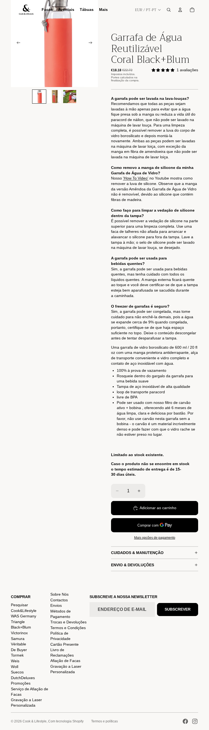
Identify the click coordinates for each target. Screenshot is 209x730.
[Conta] (180, 10)
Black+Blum (21, 627)
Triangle (18, 622)
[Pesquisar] (169, 10)
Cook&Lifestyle (23, 610)
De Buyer (19, 650)
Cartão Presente (64, 644)
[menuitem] (103, 10)
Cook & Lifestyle (35, 721)
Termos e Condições (68, 628)
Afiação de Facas (65, 660)
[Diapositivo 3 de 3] (69, 96)
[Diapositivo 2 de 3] (54, 96)
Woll (14, 666)
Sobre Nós (59, 594)
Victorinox (19, 633)
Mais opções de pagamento (154, 537)
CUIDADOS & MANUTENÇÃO (137, 552)
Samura (17, 638)
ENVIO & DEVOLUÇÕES (132, 565)
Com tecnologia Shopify (66, 721)
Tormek (17, 655)
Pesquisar (19, 605)
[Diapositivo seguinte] (92, 44)
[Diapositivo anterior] (17, 44)
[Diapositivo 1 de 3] (39, 96)
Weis (15, 661)
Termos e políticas (104, 721)
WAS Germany (23, 616)
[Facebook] (185, 721)
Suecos (17, 672)
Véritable (18, 644)
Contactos (59, 600)
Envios (56, 605)
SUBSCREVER (177, 609)
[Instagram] (195, 721)
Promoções (20, 683)
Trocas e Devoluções (68, 622)
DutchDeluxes (23, 678)
